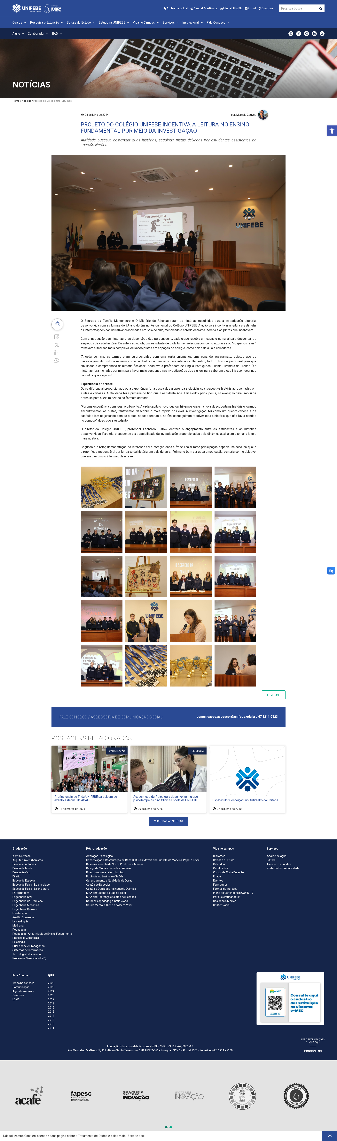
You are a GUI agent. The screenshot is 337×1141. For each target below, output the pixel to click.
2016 (51, 1007)
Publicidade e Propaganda (28, 946)
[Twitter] (56, 344)
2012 (51, 1023)
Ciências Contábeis (24, 864)
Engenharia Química (24, 909)
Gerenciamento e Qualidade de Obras (109, 880)
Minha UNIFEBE (232, 8)
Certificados (220, 868)
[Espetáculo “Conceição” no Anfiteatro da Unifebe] (247, 779)
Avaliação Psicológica (99, 856)
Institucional (191, 22)
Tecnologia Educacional (26, 954)
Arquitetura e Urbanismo (27, 860)
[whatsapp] (56, 360)
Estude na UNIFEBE (112, 22)
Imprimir (274, 694)
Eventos (218, 880)
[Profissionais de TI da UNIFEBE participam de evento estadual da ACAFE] (89, 779)
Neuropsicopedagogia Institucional (107, 901)
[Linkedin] (56, 352)
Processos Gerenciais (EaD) (29, 958)
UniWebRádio (221, 905)
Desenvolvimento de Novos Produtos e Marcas (114, 864)
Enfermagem (20, 892)
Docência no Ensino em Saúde (104, 876)
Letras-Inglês (20, 921)
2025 (51, 987)
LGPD (15, 999)
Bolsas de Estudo (79, 22)
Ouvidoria (267, 8)
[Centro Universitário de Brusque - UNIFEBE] (36, 8)
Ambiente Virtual (177, 8)
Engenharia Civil (22, 896)
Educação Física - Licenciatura (30, 888)
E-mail (251, 8)
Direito (16, 876)
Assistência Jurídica (279, 864)
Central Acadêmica (205, 8)
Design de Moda (22, 868)
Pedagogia (19, 929)
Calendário (219, 864)
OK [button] (330, 1135)
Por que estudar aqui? (226, 896)
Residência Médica (224, 901)
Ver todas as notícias (168, 821)
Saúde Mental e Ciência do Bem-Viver (109, 905)
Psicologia (18, 941)
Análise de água (276, 856)
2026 (51, 983)
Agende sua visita (23, 991)
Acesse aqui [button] (136, 1136)
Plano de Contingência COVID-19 (233, 892)
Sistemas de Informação (27, 950)
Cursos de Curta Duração (228, 872)
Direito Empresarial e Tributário (105, 872)
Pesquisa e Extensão (45, 22)
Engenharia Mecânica (25, 905)
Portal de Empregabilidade (283, 868)
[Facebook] (56, 337)
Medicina (18, 925)
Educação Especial (23, 880)
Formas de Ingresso (225, 888)
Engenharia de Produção (27, 901)
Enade (217, 876)
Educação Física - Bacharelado (31, 884)
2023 (51, 995)
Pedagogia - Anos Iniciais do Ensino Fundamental (42, 933)
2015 (51, 1011)
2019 (51, 999)
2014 (51, 1015)
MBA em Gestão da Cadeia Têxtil (106, 892)
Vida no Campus (144, 22)
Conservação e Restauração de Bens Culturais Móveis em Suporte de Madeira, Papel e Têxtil (143, 860)
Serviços (169, 22)
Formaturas (220, 884)
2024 (51, 991)
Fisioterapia (19, 913)
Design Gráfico (21, 872)
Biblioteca (219, 856)
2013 (51, 1019)
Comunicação (20, 987)
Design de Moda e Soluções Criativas (108, 868)
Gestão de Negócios (98, 884)
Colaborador (36, 33)
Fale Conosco (216, 22)
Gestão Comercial (23, 917)
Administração (21, 856)
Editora (271, 860)
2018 (51, 1003)
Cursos (17, 22)
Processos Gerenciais (25, 937)
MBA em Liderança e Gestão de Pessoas (111, 896)
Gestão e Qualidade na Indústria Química (111, 888)
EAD (55, 33)
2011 (51, 1028)
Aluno (16, 33)
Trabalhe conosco (23, 983)
